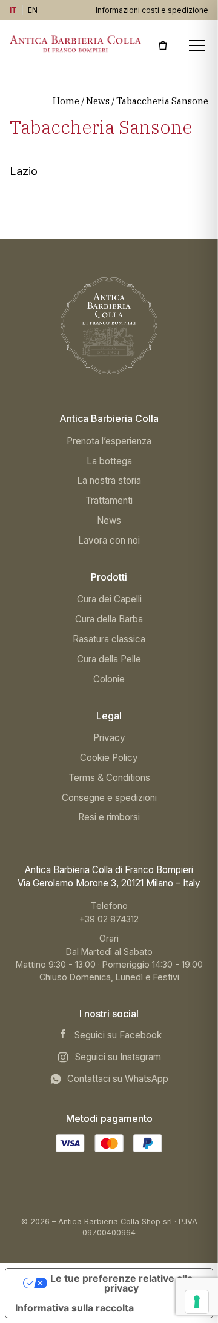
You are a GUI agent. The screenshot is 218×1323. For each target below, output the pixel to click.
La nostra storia (109, 480)
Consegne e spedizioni (109, 797)
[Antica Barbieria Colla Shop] (109, 325)
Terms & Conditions (109, 778)
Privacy (109, 738)
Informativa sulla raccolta (74, 1308)
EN (33, 10)
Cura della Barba (109, 619)
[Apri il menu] (196, 45)
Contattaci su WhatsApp (117, 1078)
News (98, 101)
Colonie (109, 679)
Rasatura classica (109, 639)
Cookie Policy (109, 758)
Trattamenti (109, 500)
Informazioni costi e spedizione (152, 10)
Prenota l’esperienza (109, 441)
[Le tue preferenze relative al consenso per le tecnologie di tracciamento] (196, 1301)
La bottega (109, 461)
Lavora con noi (109, 540)
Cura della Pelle (109, 659)
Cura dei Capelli (109, 599)
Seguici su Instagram (117, 1057)
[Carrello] (163, 45)
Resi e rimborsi (109, 817)
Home (66, 101)
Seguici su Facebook (117, 1035)
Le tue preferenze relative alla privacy (121, 1283)
